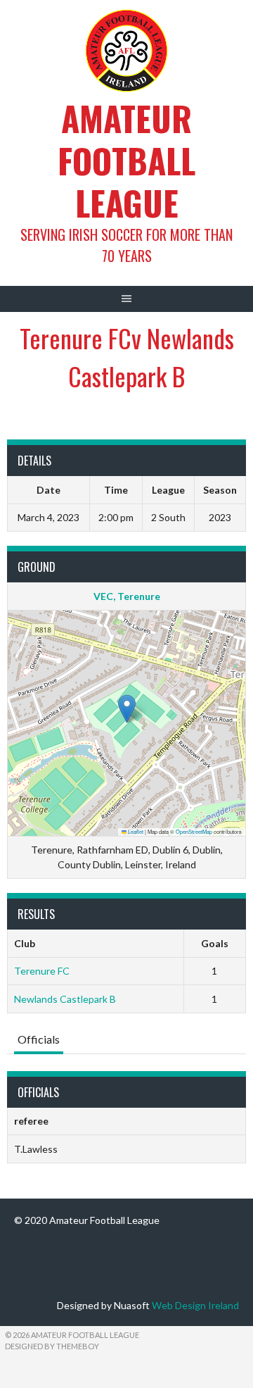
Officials (39, 1039)
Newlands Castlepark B (65, 999)
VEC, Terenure (126, 596)
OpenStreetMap (194, 831)
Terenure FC (42, 971)
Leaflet (134, 831)
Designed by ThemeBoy (52, 1346)
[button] (127, 708)
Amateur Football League (126, 160)
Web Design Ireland (195, 1305)
